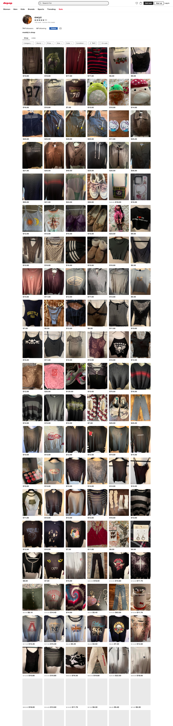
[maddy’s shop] (27, 20)
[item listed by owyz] (32, 60)
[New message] (60, 28)
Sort (93, 43)
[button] (40, 20)
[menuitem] (7, 9)
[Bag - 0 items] (141, 3)
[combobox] (73, 3)
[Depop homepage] (7, 3)
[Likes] (137, 3)
